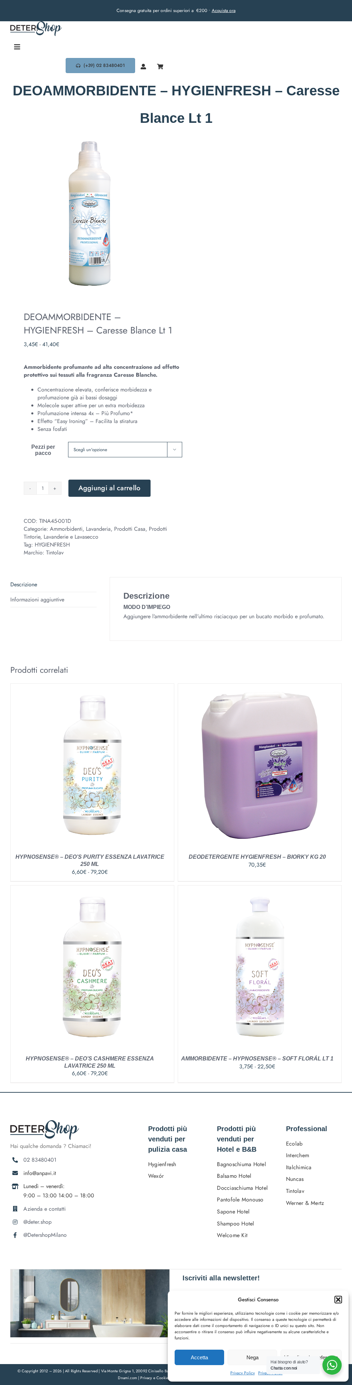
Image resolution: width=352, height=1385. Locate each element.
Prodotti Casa (129, 529)
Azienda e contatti (44, 1209)
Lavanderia (98, 529)
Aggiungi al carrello (109, 488)
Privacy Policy (242, 1373)
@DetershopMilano (45, 1235)
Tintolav (55, 552)
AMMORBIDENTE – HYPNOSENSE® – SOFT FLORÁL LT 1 (257, 1058)
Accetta (199, 1357)
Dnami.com (127, 1378)
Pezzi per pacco (43, 450)
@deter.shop (37, 1222)
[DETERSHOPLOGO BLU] (36, 24)
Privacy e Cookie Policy (160, 1378)
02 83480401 (39, 1160)
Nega (252, 1357)
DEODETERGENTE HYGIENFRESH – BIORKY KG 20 (257, 857)
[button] (338, 1299)
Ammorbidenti (66, 529)
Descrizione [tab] (23, 584)
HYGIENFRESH (52, 545)
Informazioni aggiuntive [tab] (37, 599)
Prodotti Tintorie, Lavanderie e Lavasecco (95, 533)
